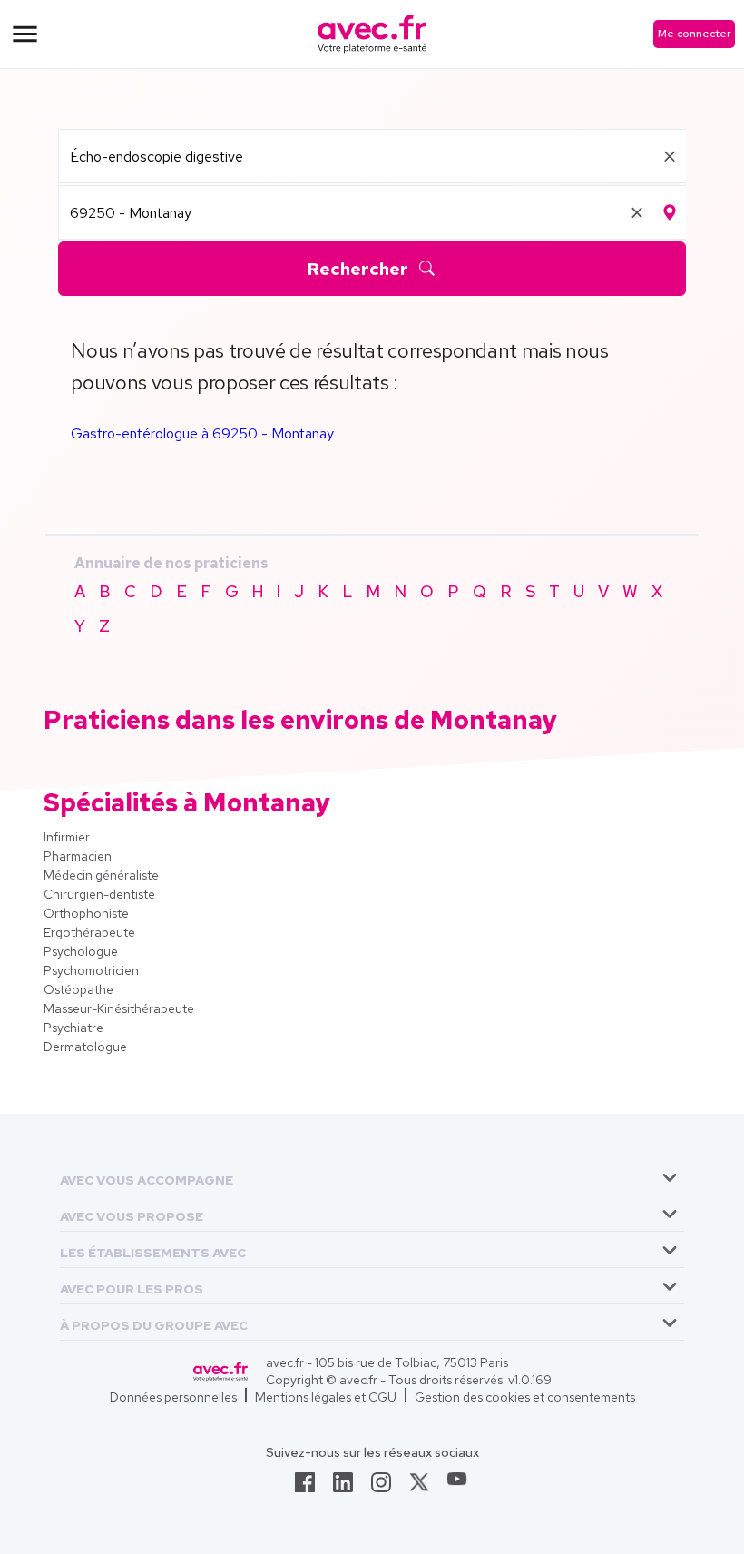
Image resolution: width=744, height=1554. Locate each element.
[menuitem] (372, 1177)
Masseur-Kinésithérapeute (119, 1008)
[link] (305, 1488)
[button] (146, 1177)
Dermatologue (85, 1046)
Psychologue (81, 951)
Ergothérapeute (89, 932)
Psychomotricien (91, 970)
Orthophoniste (86, 913)
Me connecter (694, 33)
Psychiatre (73, 1027)
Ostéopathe (78, 989)
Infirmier (67, 837)
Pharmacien (78, 856)
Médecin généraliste (101, 875)
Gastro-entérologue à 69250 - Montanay (202, 433)
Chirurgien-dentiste (99, 894)
